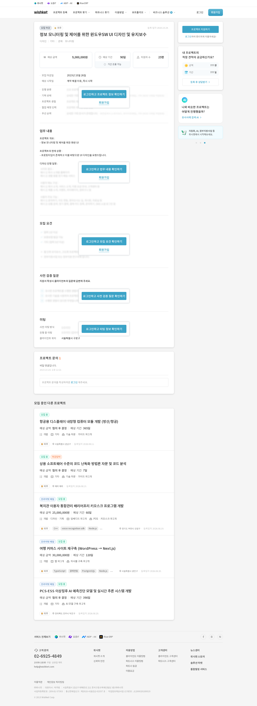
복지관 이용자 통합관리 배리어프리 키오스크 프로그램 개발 (82, 506)
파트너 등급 (131, 666)
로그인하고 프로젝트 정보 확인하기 (104, 94)
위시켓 (62, 636)
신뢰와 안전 (99, 661)
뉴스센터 (195, 650)
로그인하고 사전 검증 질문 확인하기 (104, 296)
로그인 (74, 382)
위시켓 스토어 (198, 656)
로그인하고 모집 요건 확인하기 (104, 241)
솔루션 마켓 (196, 663)
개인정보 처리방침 (55, 682)
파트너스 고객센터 (167, 661)
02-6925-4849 (48, 656)
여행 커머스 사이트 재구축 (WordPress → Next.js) (78, 548)
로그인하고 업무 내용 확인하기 (104, 169)
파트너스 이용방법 (134, 661)
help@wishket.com (44, 666)
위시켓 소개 (99, 656)
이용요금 (130, 670)
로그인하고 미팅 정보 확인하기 (104, 329)
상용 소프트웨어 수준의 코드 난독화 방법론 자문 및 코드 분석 (83, 464)
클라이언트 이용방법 (135, 656)
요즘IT (76, 636)
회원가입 (104, 102)
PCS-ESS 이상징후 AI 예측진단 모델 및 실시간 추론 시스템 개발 (85, 591)
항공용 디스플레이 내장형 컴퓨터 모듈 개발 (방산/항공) (79, 421)
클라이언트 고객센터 (168, 656)
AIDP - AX (91, 636)
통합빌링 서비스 (199, 669)
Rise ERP (108, 636)
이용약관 (38, 682)
